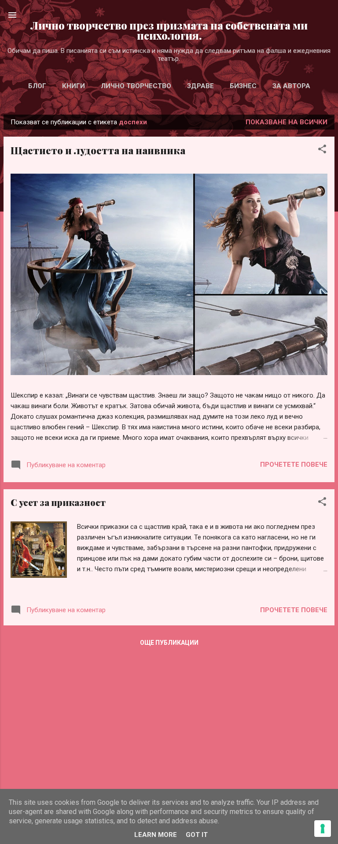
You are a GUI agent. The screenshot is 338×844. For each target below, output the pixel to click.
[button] (322, 150)
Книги (73, 86)
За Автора (291, 86)
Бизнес (243, 86)
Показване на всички (286, 122)
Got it (197, 835)
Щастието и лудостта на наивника (98, 150)
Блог (37, 86)
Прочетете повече (293, 464)
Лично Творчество (136, 86)
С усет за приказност (58, 502)
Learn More (155, 835)
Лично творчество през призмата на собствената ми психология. (169, 30)
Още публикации (169, 642)
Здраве (200, 86)
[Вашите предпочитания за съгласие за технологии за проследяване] (322, 828)
